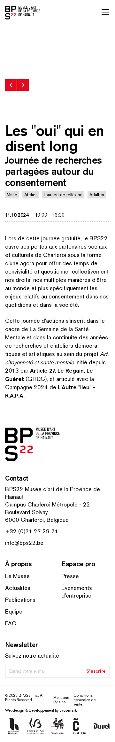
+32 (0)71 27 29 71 (31, 531)
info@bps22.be (24, 542)
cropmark (68, 710)
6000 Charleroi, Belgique (37, 519)
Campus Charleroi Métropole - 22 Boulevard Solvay (47, 508)
